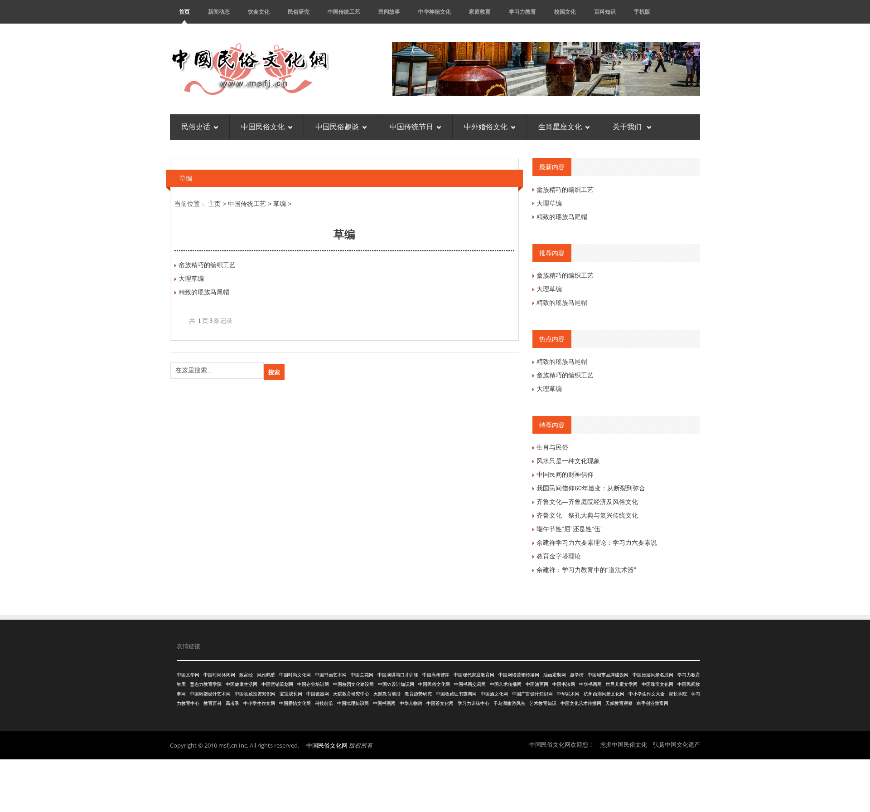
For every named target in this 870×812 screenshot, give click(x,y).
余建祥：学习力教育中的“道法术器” (586, 569)
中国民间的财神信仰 (565, 474)
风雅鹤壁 (266, 674)
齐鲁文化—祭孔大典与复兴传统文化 (587, 515)
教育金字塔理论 (558, 556)
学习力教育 (522, 11)
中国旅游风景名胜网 (653, 674)
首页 (184, 11)
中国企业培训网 (313, 684)
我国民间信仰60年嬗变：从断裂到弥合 (590, 488)
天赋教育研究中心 (351, 693)
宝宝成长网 (291, 693)
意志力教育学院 (206, 684)
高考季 (232, 703)
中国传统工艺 (344, 11)
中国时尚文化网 (295, 674)
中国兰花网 (362, 674)
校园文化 (565, 11)
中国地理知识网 (353, 703)
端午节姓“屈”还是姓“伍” (569, 529)
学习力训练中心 (473, 703)
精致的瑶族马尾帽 (204, 292)
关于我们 (628, 127)
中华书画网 (590, 684)
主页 (214, 203)
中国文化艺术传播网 (581, 703)
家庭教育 (480, 11)
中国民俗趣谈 (337, 127)
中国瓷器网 (317, 693)
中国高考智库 (436, 674)
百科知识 (605, 11)
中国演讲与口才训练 (397, 674)
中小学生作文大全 (646, 693)
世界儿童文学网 (622, 684)
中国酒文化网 (494, 693)
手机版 (642, 11)
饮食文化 (259, 11)
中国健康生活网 (241, 684)
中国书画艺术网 (331, 674)
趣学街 (577, 674)
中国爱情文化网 (295, 703)
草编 (279, 203)
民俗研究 (298, 11)
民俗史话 (195, 127)
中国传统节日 (411, 127)
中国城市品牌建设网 (608, 674)
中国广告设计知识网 (532, 693)
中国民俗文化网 (434, 684)
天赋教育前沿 (387, 693)
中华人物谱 (411, 703)
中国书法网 (563, 684)
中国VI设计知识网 (396, 684)
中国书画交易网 (470, 684)
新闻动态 (219, 11)
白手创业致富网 (652, 703)
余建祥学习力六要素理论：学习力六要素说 (596, 542)
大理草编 (191, 278)
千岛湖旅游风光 (509, 703)
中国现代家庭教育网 (474, 674)
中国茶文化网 (440, 703)
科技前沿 (324, 703)
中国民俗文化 (263, 127)
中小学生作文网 (259, 703)
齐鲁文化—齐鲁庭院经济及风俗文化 (587, 501)
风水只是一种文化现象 (568, 461)
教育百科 (212, 703)
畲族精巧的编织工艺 (207, 265)
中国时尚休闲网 (219, 674)
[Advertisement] (435, 784)
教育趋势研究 (418, 693)
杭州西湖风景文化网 (604, 693)
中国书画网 (384, 703)
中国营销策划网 (277, 684)
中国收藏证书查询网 (456, 693)
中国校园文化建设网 (353, 684)
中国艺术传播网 (506, 684)
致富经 (246, 674)
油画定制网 (554, 674)
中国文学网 (188, 674)
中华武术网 (568, 693)
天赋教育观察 (619, 703)
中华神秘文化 (434, 11)
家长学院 (678, 693)
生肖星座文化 (560, 127)
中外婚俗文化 (486, 127)
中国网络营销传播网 (518, 674)
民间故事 (389, 11)
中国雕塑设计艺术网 (210, 693)
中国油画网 (537, 684)
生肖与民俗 (552, 447)
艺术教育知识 (542, 703)
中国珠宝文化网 (657, 684)
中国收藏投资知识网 (255, 693)
